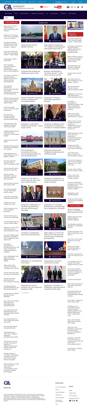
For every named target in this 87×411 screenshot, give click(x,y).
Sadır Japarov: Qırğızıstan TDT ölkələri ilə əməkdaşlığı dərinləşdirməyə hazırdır (54, 47)
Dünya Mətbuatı (60, 392)
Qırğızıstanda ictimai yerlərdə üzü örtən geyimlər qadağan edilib (31, 287)
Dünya (15, 13)
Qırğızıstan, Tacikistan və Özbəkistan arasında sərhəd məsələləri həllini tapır (54, 287)
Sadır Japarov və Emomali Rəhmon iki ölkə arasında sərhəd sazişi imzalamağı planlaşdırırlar (54, 235)
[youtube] (57, 7)
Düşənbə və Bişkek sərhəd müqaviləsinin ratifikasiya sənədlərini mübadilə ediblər (55, 126)
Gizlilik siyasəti (73, 395)
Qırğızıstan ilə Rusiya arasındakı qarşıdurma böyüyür (52, 99)
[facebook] (75, 7)
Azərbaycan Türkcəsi (61, 1)
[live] (44, 7)
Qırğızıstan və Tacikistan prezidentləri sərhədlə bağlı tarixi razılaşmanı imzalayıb (54, 206)
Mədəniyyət (63, 13)
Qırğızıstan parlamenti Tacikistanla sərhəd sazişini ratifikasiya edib (54, 152)
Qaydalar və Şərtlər (74, 398)
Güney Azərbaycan (24, 13)
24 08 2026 (23, 1)
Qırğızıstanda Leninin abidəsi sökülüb (29, 46)
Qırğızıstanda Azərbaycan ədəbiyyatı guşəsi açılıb (30, 72)
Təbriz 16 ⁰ (42, 2)
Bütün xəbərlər (8, 13)
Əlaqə (15, 1)
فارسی (72, 1)
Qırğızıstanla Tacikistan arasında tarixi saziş (53, 262)
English (81, 1)
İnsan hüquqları (72, 13)
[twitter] (78, 7)
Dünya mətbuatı (54, 13)
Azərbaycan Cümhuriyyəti (37, 13)
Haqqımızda (7, 1)
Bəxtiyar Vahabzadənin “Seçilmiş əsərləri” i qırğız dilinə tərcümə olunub (53, 73)
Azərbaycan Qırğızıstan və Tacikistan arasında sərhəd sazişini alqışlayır (54, 180)
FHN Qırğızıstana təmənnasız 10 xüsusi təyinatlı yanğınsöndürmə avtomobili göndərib (31, 153)
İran (47, 13)
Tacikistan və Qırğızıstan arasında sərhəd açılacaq (30, 234)
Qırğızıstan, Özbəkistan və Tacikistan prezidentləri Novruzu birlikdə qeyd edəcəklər (30, 207)
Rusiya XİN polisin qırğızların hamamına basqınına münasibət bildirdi (32, 99)
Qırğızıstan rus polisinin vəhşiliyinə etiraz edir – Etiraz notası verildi (32, 126)
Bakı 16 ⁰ (32, 2)
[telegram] (82, 7)
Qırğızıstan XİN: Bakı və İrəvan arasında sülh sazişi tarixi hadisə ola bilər (31, 180)
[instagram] (72, 7)
